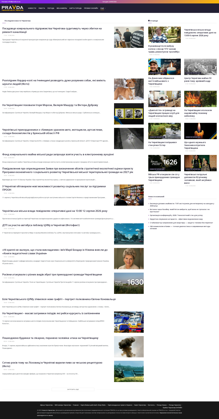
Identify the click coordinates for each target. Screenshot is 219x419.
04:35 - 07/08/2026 (154, 54)
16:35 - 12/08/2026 (8, 108)
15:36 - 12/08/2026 (8, 157)
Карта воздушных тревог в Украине (120, 405)
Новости (32, 8)
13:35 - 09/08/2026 (154, 86)
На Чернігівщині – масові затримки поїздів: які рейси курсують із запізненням (51, 313)
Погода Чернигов (175, 405)
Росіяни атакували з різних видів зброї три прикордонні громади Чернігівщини (52, 274)
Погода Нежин (162, 405)
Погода (50, 8)
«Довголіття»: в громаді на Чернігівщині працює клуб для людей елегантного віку (163, 113)
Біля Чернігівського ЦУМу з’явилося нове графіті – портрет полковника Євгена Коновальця (59, 299)
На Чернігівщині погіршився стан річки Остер (162, 143)
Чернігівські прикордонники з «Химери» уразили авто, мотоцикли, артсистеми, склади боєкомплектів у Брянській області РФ (52, 131)
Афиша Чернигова (46, 405)
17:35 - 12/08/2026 (8, 87)
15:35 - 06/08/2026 (190, 38)
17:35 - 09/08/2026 (154, 148)
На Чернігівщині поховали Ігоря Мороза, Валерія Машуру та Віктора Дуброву (50, 105)
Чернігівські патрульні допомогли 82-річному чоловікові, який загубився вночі (197, 178)
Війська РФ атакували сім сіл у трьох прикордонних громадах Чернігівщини (164, 177)
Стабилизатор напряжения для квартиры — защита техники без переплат (181, 223)
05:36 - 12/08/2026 (8, 369)
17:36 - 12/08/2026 (8, 35)
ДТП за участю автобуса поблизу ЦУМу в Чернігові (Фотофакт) (40, 225)
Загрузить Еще (73, 389)
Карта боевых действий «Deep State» (93, 405)
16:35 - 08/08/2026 (154, 183)
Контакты (151, 405)
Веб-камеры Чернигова (63, 405)
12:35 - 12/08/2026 (8, 278)
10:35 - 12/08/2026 (8, 302)
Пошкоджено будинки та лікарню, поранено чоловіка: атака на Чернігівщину (50, 338)
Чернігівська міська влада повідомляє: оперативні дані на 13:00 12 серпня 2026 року (54, 210)
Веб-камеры (62, 8)
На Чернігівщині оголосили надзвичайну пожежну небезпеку (198, 113)
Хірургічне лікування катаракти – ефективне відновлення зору (176, 219)
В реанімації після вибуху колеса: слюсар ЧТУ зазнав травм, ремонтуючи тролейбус (164, 49)
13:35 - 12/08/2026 (8, 228)
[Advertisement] (73, 62)
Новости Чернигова (157, 40)
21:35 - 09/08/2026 (190, 83)
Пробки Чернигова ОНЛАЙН (172, 407)
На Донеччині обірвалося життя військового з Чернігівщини (161, 81)
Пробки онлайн (91, 8)
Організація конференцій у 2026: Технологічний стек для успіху (176, 215)
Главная (76, 405)
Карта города (75, 8)
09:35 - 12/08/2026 (8, 317)
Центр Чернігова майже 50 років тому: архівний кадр (197, 79)
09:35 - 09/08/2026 (190, 151)
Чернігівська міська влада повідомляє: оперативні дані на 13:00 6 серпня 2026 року (200, 32)
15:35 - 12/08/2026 (8, 193)
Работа (42, 8)
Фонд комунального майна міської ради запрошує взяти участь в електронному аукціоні (58, 154)
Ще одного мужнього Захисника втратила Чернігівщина (195, 145)
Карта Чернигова (140, 405)
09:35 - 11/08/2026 (190, 118)
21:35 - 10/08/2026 (154, 118)
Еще (102, 8)
